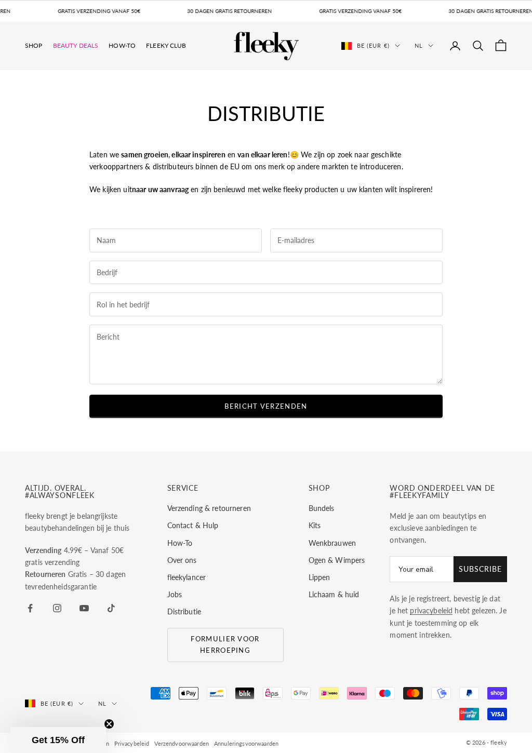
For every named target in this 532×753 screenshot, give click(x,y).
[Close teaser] (109, 724)
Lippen (319, 577)
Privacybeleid (132, 743)
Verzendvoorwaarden (181, 743)
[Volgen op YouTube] (84, 608)
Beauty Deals (76, 45)
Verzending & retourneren (209, 508)
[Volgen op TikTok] (111, 608)
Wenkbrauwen (332, 543)
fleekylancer (186, 577)
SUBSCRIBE (480, 568)
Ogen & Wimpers (337, 560)
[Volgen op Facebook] (30, 608)
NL (419, 45)
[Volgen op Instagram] (57, 608)
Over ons (182, 560)
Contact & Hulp (193, 525)
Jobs (174, 594)
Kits (315, 525)
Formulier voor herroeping (225, 644)
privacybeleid (431, 610)
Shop (34, 45)
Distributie (184, 611)
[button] (58, 740)
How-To (122, 45)
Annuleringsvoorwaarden (246, 743)
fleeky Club (166, 45)
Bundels (322, 508)
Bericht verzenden (265, 406)
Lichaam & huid (334, 594)
